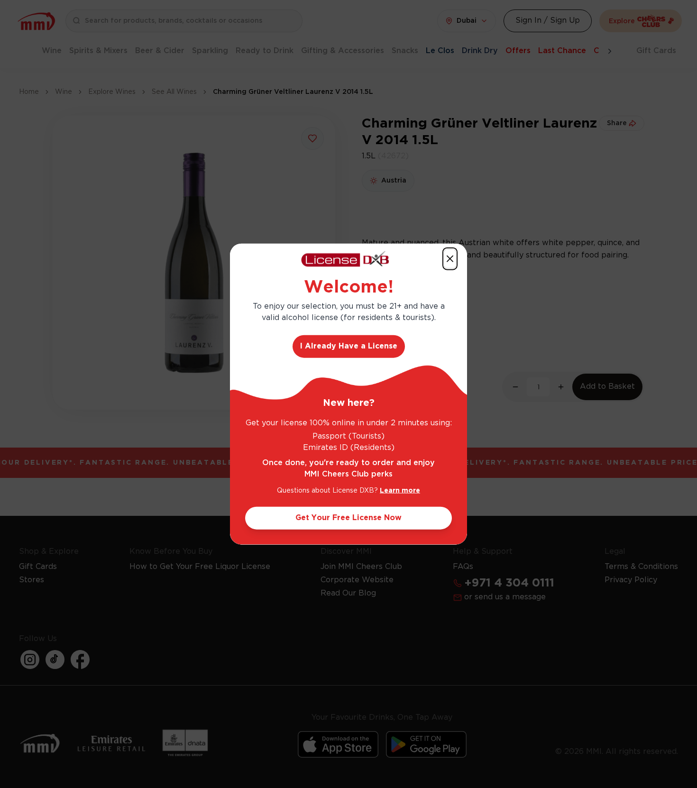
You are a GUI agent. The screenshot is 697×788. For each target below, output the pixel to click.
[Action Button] (450, 258)
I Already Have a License (348, 345)
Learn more (400, 490)
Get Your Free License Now (348, 517)
